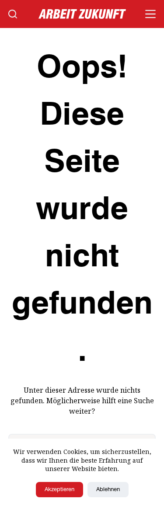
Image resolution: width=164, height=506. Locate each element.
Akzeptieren (59, 489)
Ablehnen (108, 489)
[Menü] (150, 14)
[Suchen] (12, 14)
